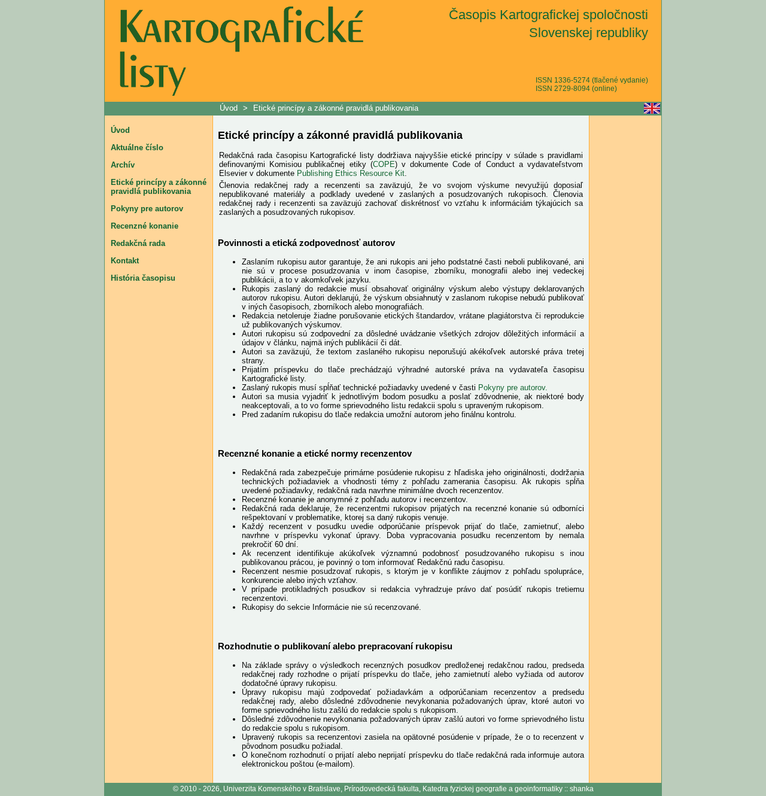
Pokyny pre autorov (147, 208)
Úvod (230, 108)
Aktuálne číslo (137, 147)
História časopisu (143, 278)
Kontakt (125, 260)
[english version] (652, 108)
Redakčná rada (138, 243)
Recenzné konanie (144, 225)
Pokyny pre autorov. (513, 387)
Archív (123, 164)
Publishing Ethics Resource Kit (351, 173)
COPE (384, 164)
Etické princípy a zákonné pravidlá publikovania (335, 108)
